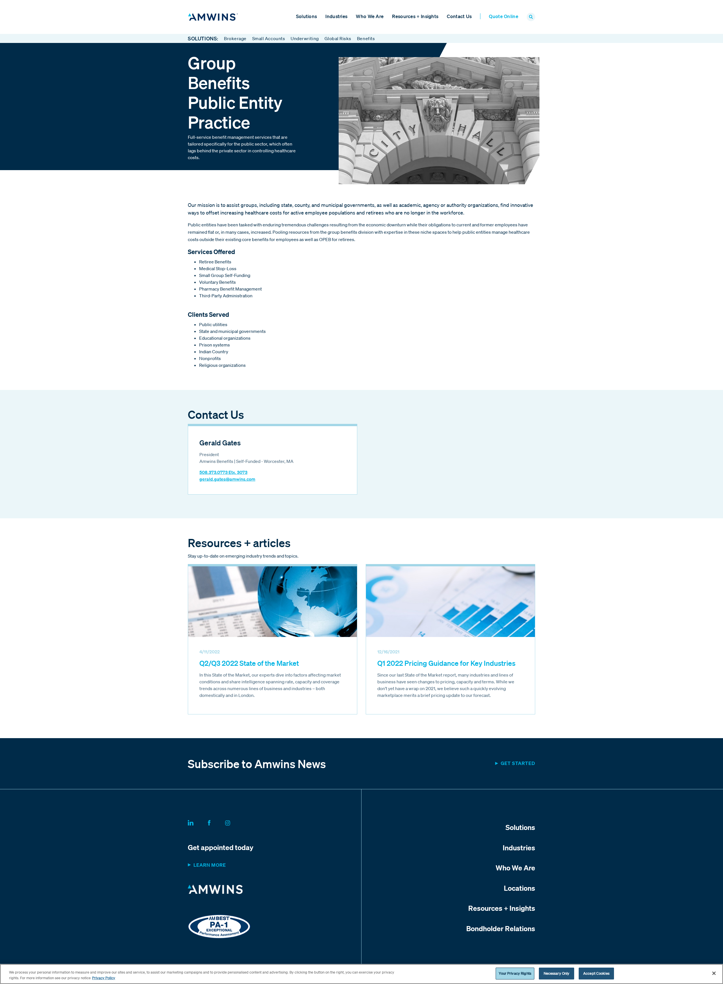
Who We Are (370, 16)
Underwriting (305, 38)
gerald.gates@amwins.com (227, 479)
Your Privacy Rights (515, 973)
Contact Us (459, 16)
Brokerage (235, 38)
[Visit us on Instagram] (234, 822)
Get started (518, 763)
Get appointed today (220, 847)
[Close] (714, 973)
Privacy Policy (103, 978)
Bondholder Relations (500, 928)
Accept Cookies (596, 973)
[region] (361, 974)
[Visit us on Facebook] (216, 822)
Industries (336, 16)
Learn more (209, 865)
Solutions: (203, 38)
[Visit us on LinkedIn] (197, 822)
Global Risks (338, 38)
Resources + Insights (415, 16)
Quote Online (503, 16)
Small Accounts (268, 38)
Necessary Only (557, 973)
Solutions (306, 16)
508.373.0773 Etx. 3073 (223, 472)
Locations (519, 887)
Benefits (366, 38)
